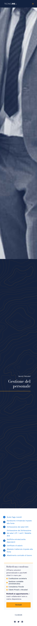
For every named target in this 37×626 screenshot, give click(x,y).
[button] (15, 622)
